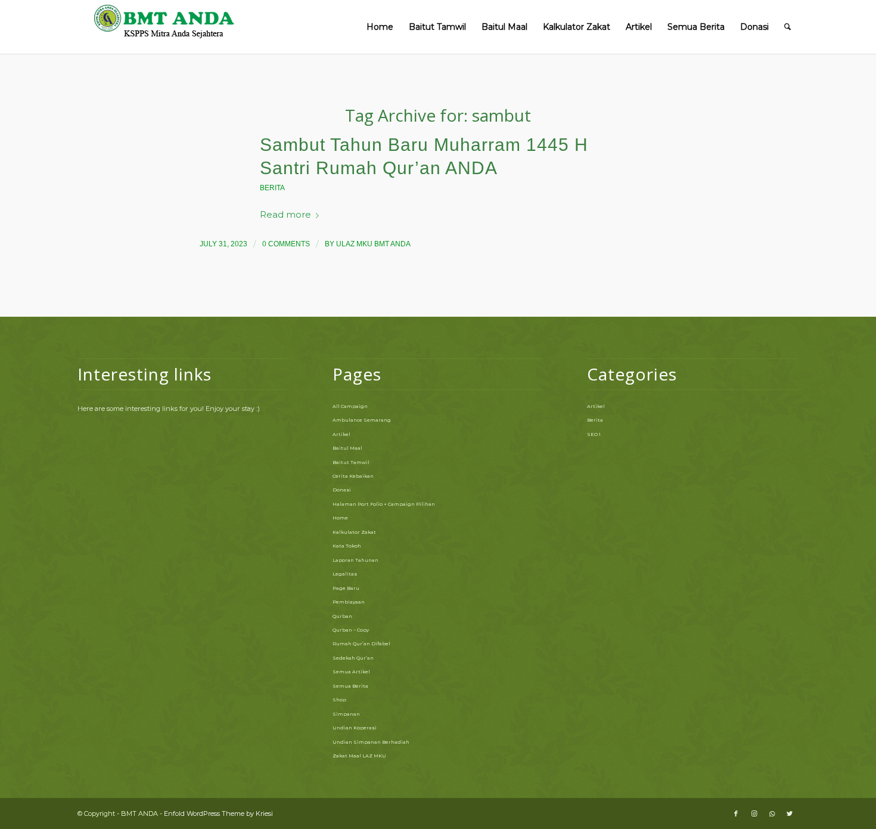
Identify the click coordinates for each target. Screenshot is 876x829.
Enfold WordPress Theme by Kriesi (218, 813)
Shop (339, 700)
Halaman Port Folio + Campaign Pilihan (384, 504)
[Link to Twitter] (790, 813)
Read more (285, 214)
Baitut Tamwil (351, 462)
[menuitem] (380, 27)
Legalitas (345, 574)
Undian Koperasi (355, 728)
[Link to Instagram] (754, 813)
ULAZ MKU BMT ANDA (373, 244)
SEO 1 (594, 434)
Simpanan (346, 714)
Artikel (341, 434)
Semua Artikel (351, 672)
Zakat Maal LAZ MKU (359, 756)
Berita (272, 188)
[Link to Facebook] (736, 813)
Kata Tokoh (347, 546)
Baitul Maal (347, 448)
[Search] (787, 27)
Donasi (342, 490)
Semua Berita (350, 686)
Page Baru (346, 588)
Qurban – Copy (351, 630)
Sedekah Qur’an (353, 658)
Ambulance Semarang (362, 420)
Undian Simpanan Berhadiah (371, 742)
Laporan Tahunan (355, 560)
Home (340, 518)
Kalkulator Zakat (354, 532)
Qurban (342, 616)
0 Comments (286, 244)
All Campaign (350, 406)
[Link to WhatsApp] (772, 813)
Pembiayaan (349, 602)
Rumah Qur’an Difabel (361, 644)
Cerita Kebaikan (353, 476)
